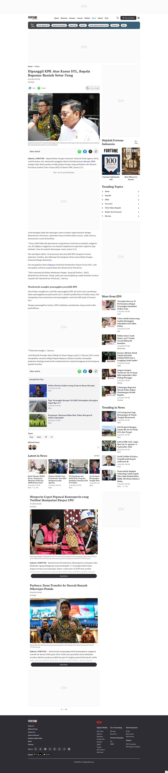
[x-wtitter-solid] (90, 151)
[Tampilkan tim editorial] (98, 447)
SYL (57, 167)
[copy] (96, 151)
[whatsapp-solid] (79, 151)
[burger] (138, 18)
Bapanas (52, 264)
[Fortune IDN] (33, 18)
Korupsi (87, 161)
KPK (93, 161)
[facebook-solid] (85, 151)
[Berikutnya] (100, 468)
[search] (117, 18)
